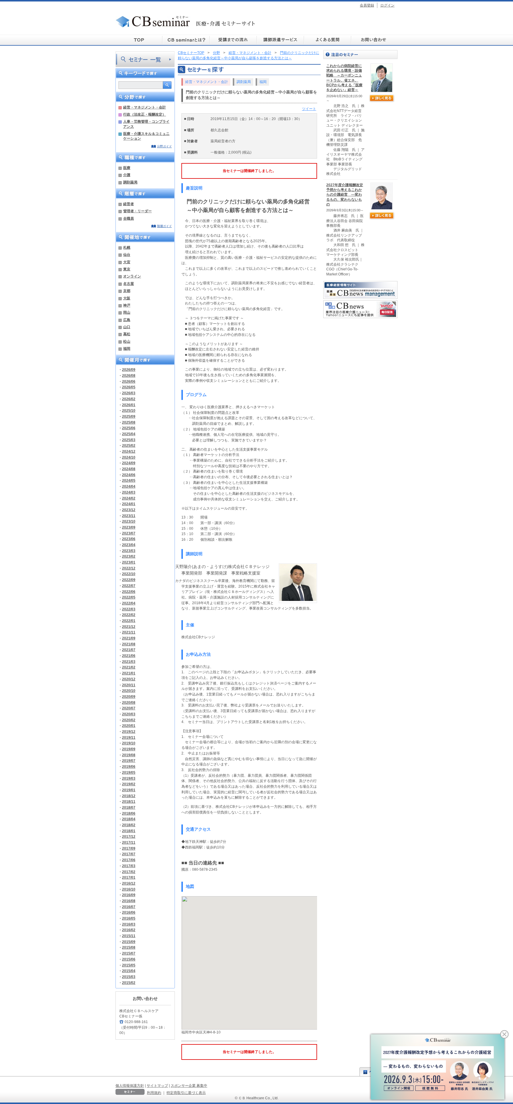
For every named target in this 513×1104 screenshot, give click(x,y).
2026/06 (128, 381)
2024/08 (128, 469)
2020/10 (128, 691)
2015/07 (128, 953)
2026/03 (128, 393)
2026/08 (128, 375)
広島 (126, 320)
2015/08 (128, 947)
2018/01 (128, 831)
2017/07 (128, 854)
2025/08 (128, 422)
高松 (126, 334)
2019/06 (128, 766)
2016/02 (128, 930)
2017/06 (128, 860)
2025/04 (128, 434)
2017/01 (128, 877)
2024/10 (128, 457)
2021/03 (128, 661)
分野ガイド (164, 146)
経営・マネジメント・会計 (144, 107)
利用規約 (154, 1093)
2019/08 (128, 755)
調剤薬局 (130, 182)
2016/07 (128, 907)
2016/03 (128, 924)
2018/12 (128, 796)
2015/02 (128, 983)
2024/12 (128, 451)
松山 (126, 341)
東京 (126, 269)
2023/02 (128, 556)
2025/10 (128, 410)
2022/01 (128, 621)
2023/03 (128, 551)
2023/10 (128, 521)
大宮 (126, 262)
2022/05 (128, 597)
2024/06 (128, 475)
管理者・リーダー (137, 211)
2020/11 (128, 685)
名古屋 (128, 283)
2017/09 (128, 848)
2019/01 (128, 790)
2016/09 (128, 895)
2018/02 (128, 825)
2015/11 (128, 936)
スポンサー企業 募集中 (189, 1085)
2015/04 (128, 971)
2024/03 (128, 492)
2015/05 (128, 965)
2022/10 (128, 574)
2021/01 (128, 673)
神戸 (126, 305)
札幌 (126, 247)
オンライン (132, 276)
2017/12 (128, 836)
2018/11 (128, 801)
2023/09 (128, 527)
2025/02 (128, 445)
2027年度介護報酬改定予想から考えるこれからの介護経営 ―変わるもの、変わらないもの (344, 194)
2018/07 (128, 807)
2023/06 (128, 539)
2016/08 (128, 901)
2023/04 (128, 545)
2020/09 (128, 696)
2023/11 (128, 516)
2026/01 (128, 405)
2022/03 (128, 609)
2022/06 (128, 592)
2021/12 (128, 626)
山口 (126, 327)
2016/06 (128, 912)
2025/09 (128, 416)
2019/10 (128, 743)
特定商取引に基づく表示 (186, 1093)
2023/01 (128, 562)
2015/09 (128, 942)
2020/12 (128, 679)
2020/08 (128, 702)
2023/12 (128, 510)
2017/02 (128, 872)
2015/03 (128, 977)
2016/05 (128, 918)
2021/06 (128, 656)
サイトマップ (157, 1085)
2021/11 (128, 632)
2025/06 (128, 428)
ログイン (387, 5)
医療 (126, 168)
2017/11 (128, 842)
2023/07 (128, 533)
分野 (216, 53)
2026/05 (128, 387)
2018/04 (128, 819)
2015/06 (128, 959)
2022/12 (128, 568)
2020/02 (128, 720)
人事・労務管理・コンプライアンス (146, 123)
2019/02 (128, 784)
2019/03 (128, 778)
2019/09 (128, 749)
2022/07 (128, 586)
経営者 (128, 204)
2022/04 (128, 603)
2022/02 (128, 615)
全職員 (128, 218)
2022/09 (128, 580)
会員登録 (367, 5)
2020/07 (128, 708)
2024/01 (128, 504)
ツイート (309, 109)
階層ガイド (164, 226)
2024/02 (128, 498)
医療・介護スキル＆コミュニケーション (146, 136)
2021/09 (128, 638)
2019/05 (128, 772)
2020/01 (128, 726)
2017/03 (128, 866)
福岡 (126, 348)
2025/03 (128, 440)
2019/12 (128, 731)
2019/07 (128, 760)
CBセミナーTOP (191, 53)
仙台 (126, 254)
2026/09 (128, 369)
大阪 (126, 298)
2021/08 (128, 644)
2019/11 (128, 737)
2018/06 (128, 813)
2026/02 (128, 399)
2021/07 (128, 650)
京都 (126, 291)
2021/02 (128, 667)
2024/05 (128, 480)
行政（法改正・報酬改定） (144, 114)
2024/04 (128, 486)
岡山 (126, 312)
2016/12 (128, 883)
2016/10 (128, 889)
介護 (126, 175)
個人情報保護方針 (129, 1085)
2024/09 (128, 463)
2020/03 (128, 714)
